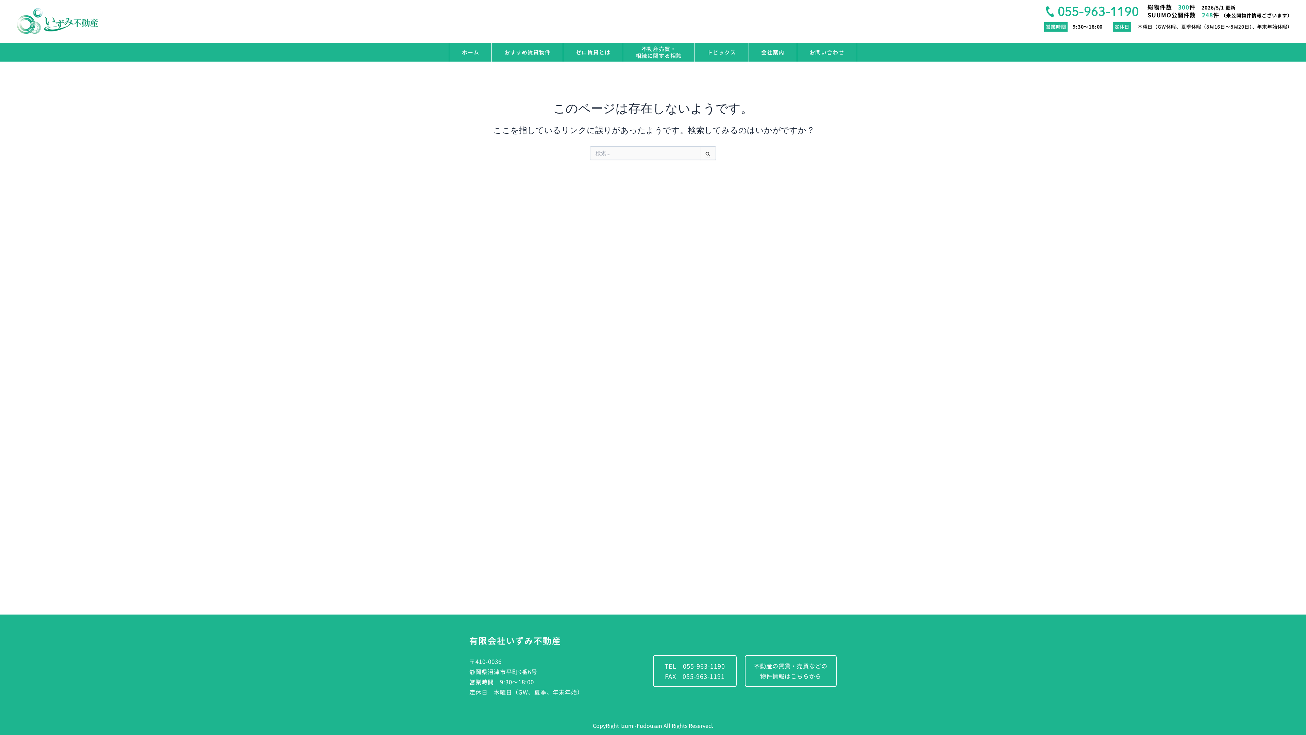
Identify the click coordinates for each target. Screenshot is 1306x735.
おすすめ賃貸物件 (527, 52)
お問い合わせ (826, 52)
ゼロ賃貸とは (593, 52)
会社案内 (772, 52)
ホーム (470, 52)
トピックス (721, 52)
